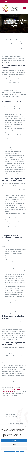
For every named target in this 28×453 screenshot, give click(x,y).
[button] (26, 426)
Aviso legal (22, 451)
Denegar (14, 444)
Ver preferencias (14, 448)
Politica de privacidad (15, 451)
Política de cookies (7, 451)
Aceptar (14, 440)
